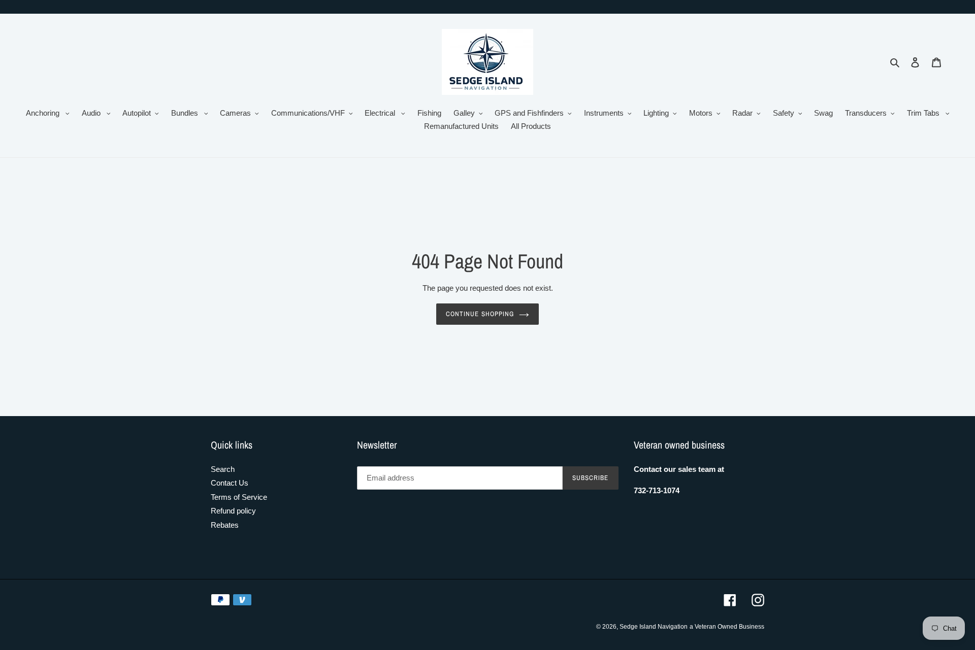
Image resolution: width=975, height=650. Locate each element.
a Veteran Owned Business (727, 626)
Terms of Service (239, 497)
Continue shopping (480, 314)
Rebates (225, 525)
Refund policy (233, 510)
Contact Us (229, 482)
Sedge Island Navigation (654, 626)
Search (223, 469)
